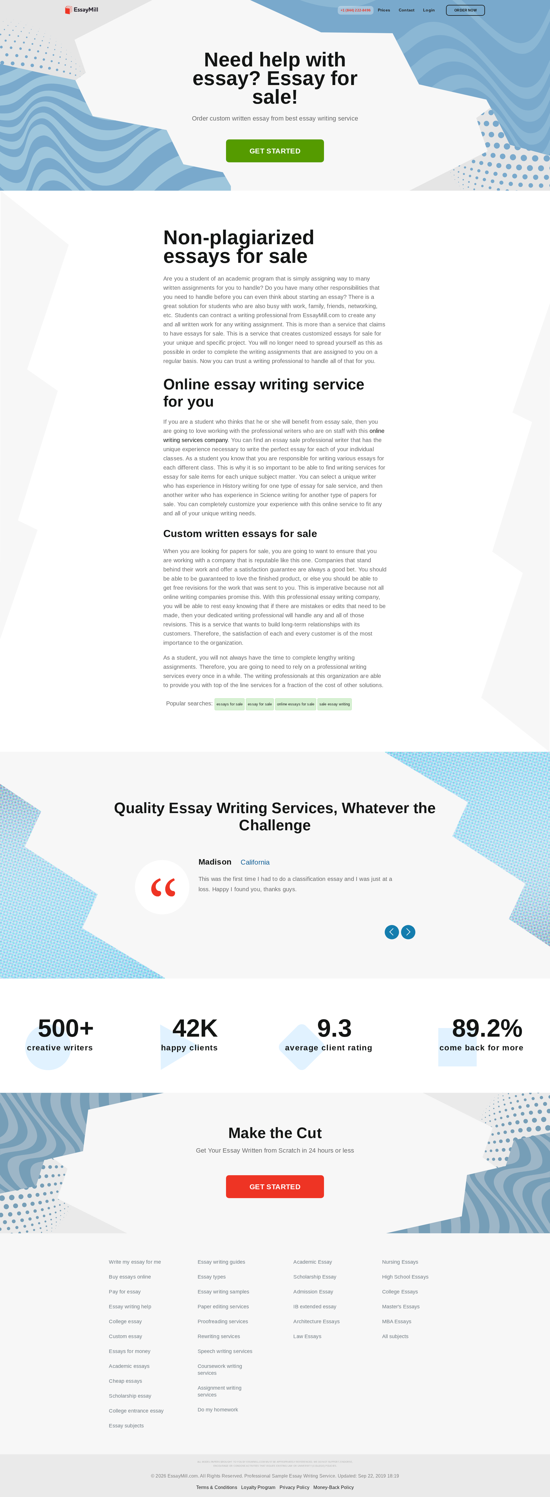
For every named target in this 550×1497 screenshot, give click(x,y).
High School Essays (405, 1277)
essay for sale (260, 704)
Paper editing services (223, 1306)
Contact (407, 10)
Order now (465, 10)
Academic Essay (312, 1262)
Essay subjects (126, 1426)
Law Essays (307, 1336)
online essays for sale (295, 704)
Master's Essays (401, 1306)
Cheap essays (125, 1381)
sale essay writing (334, 704)
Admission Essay (313, 1292)
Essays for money (129, 1351)
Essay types (212, 1277)
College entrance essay (136, 1411)
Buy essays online (130, 1277)
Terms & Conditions (216, 1487)
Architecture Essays (316, 1321)
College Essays (400, 1292)
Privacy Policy (294, 1487)
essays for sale (230, 704)
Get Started (275, 151)
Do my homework (218, 1410)
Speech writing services (225, 1351)
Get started (275, 1187)
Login (429, 10)
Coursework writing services (220, 1369)
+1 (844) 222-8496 (356, 10)
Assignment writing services (219, 1391)
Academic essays (129, 1366)
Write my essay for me (135, 1262)
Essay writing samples (224, 1292)
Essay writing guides (221, 1262)
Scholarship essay (130, 1396)
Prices (384, 10)
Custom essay (125, 1336)
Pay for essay (125, 1292)
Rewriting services (219, 1336)
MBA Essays (396, 1321)
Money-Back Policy (333, 1487)
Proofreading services (223, 1321)
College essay (125, 1321)
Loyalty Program (258, 1487)
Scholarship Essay (314, 1277)
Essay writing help (130, 1306)
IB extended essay (314, 1306)
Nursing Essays (400, 1262)
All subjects (395, 1336)
